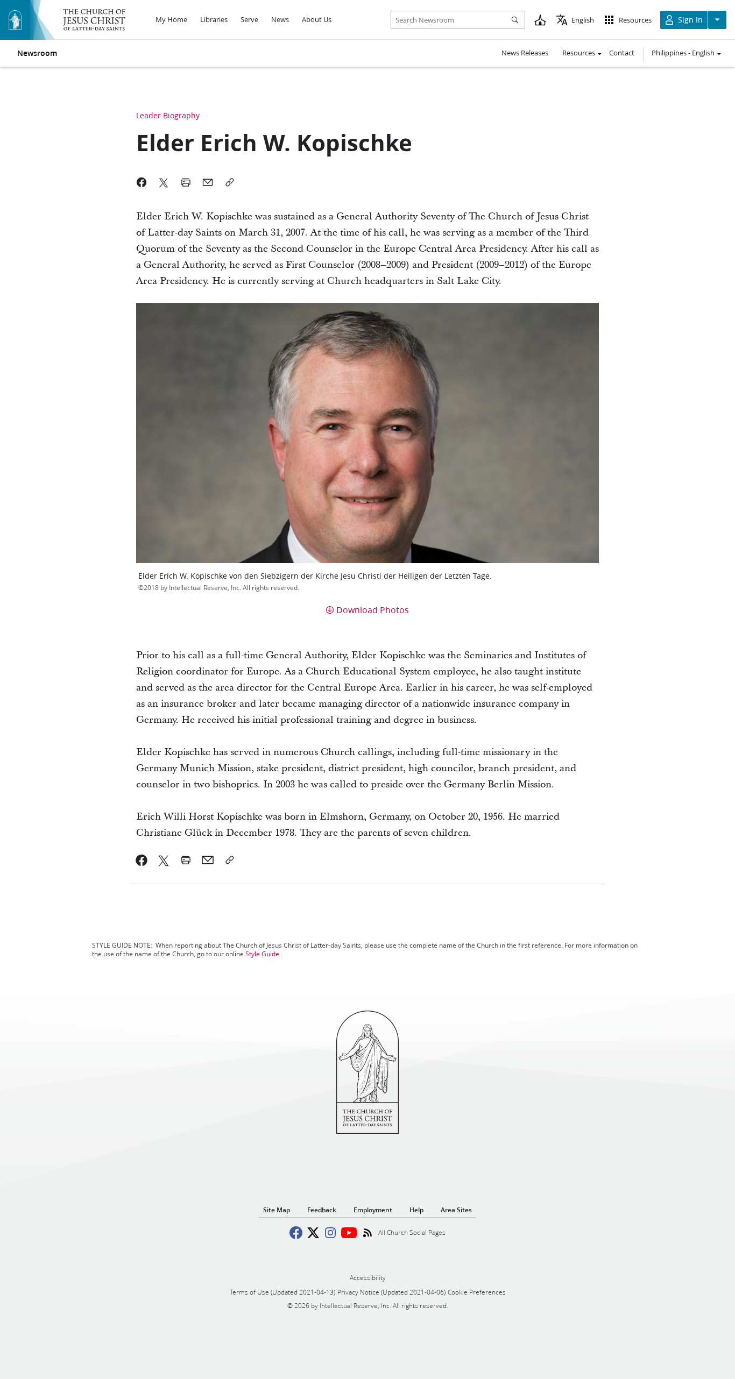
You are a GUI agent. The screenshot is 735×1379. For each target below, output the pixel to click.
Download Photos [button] (372, 609)
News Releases (524, 53)
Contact (621, 53)
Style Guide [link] (262, 953)
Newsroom (37, 53)
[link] (142, 860)
